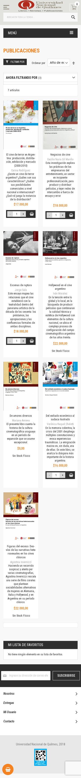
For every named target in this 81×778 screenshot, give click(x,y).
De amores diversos (21, 415)
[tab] (40, 78)
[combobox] (40, 17)
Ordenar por (38, 62)
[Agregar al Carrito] (32, 214)
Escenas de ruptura (21, 285)
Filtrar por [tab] (17, 61)
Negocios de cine (60, 154)
